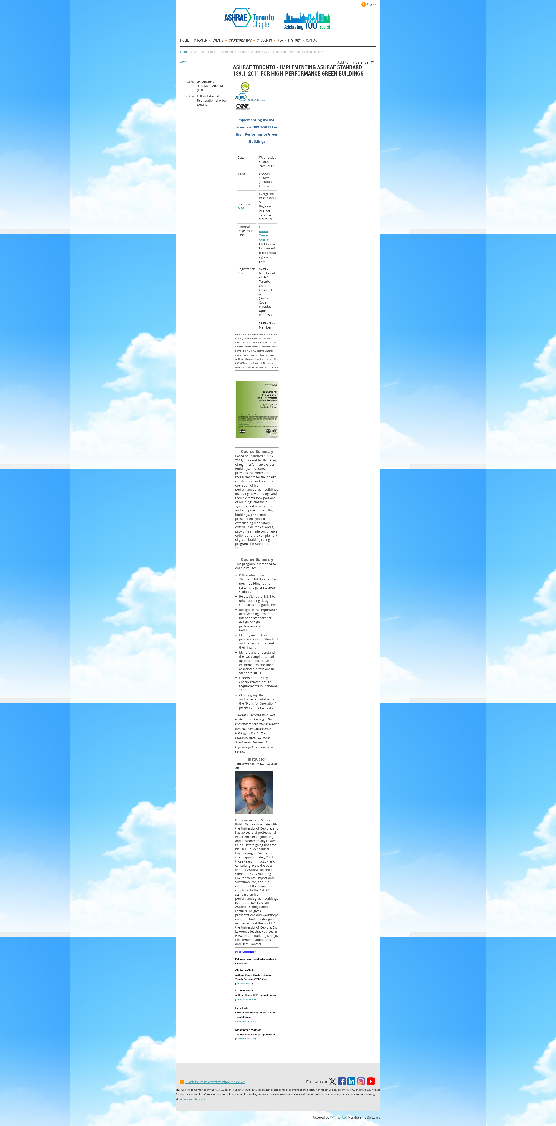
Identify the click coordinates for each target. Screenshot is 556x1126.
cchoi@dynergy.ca (244, 983)
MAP (241, 208)
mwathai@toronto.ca (245, 1038)
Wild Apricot (338, 1117)
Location (189, 96)
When (190, 82)
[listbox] (356, 62)
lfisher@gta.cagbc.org (246, 1021)
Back (183, 62)
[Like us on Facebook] (342, 1084)
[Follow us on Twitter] (332, 1084)
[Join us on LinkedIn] (351, 1084)
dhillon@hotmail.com (246, 999)
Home (184, 52)
